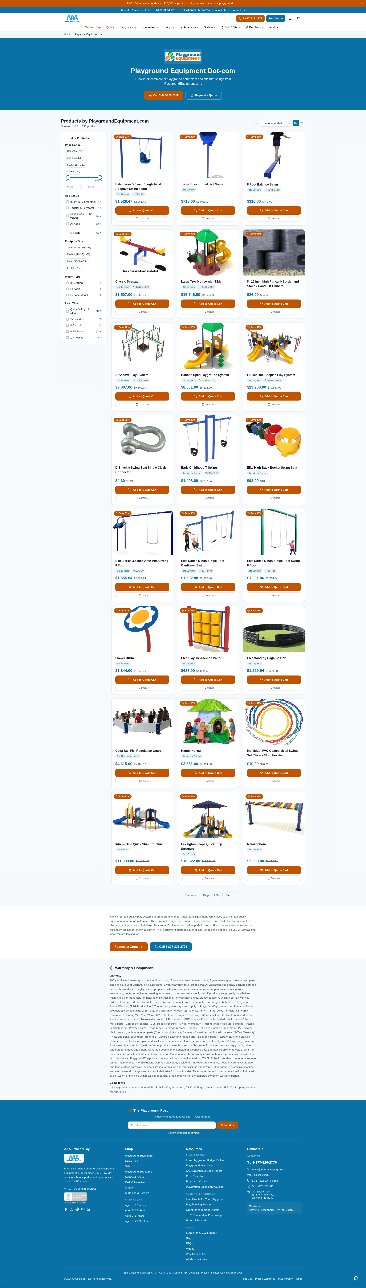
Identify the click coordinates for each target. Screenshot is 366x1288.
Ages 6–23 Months (136, 1221)
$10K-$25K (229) (76, 164)
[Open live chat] (356, 1278)
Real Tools (255, 27)
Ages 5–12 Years (135, 1205)
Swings (168, 27)
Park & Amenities (135, 1182)
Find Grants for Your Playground (205, 1199)
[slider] (68, 177)
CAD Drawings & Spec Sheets (204, 1170)
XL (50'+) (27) (74, 268)
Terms (299, 1279)
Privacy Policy (285, 1279)
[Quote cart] (298, 18)
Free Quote (275, 18)
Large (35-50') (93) (77, 261)
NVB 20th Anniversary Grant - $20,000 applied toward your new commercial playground (180, 3)
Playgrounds (126, 27)
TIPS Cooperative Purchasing (204, 1215)
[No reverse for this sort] (256, 123)
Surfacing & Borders (137, 1192)
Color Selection (195, 1176)
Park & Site (231, 27)
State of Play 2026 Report (201, 1232)
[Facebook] (65, 1209)
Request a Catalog (197, 1181)
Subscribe (227, 1125)
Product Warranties (265, 1279)
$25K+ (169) (73, 171)
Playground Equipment (138, 1155)
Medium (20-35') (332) (78, 254)
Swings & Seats (134, 1176)
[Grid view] (296, 123)
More (275, 27)
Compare (144, 218)
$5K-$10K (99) (74, 158)
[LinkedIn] (88, 1209)
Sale (111, 27)
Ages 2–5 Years (134, 1215)
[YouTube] (83, 1209)
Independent (148, 27)
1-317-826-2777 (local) (265, 1180)
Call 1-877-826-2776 (166, 95)
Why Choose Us (195, 1253)
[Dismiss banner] (362, 3)
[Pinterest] (77, 1209)
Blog (188, 1237)
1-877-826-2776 (165, 10)
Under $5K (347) (75, 151)
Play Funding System (199, 1204)
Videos (190, 1248)
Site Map (247, 1279)
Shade (129, 1187)
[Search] (290, 18)
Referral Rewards (196, 1220)
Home (67, 34)
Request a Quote (206, 95)
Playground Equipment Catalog (205, 1186)
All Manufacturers (196, 1259)
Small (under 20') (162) (79, 247)
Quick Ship (94, 27)
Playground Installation (200, 1165)
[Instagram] (71, 1209)
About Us (220, 10)
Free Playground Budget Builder (205, 1160)
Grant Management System (202, 1209)
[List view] (302, 123)
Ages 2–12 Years (135, 1210)
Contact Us (238, 10)
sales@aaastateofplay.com (268, 1169)
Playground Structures (138, 1171)
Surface (208, 27)
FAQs (189, 1243)
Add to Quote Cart (145, 210)
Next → (230, 895)
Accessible (190, 27)
